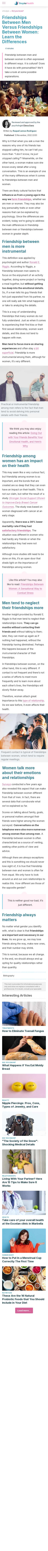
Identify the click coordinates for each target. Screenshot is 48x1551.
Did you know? (18, 11)
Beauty (5, 1100)
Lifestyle (5, 11)
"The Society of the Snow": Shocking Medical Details (20, 1142)
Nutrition (7, 1293)
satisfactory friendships (16, 530)
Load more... (24, 1310)
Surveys (6, 784)
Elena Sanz (28, 125)
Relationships (9, 1176)
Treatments (8, 1028)
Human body (8, 1255)
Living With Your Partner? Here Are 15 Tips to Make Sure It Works (22, 1182)
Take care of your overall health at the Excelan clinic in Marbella (23, 1221)
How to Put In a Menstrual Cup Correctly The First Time (21, 1259)
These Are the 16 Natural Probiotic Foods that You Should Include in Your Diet (23, 1299)
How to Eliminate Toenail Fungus (23, 1031)
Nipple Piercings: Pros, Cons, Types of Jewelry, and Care (21, 1105)
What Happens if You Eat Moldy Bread (22, 1067)
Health (5, 1217)
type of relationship (33, 700)
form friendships (21, 199)
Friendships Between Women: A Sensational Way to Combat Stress (26, 588)
